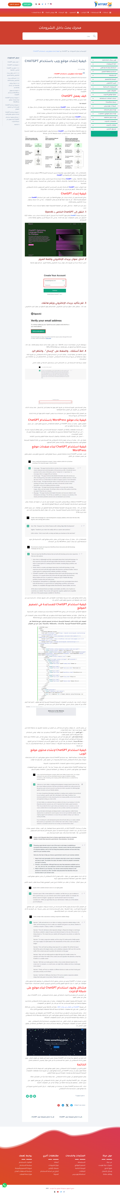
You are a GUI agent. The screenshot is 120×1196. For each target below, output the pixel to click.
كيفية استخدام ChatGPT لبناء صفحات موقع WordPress (12, 100)
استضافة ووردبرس (78, 1174)
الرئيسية (83, 51)
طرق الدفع (108, 1168)
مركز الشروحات (74, 51)
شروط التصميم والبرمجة (23, 1168)
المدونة (56, 1174)
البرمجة (61, 12)
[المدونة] (36, 4)
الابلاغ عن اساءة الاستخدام (49, 1171)
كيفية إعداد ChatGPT (12, 65)
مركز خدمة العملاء (26, 1174)
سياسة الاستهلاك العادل (23, 1171)
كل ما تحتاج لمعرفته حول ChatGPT (70, 1117)
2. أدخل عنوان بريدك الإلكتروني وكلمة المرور (13, 74)
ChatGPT (78, 117)
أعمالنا (56, 1162)
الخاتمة (16, 124)
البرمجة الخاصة (80, 1168)
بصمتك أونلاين (53, 1168)
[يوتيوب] (39, 4)
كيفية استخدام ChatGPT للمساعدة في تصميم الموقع (12, 107)
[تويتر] (42, 4)
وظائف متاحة (107, 1174)
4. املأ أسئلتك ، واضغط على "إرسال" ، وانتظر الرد (13, 85)
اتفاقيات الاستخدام (25, 1162)
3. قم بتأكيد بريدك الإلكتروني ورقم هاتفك (13, 79)
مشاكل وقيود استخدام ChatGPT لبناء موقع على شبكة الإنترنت (12, 119)
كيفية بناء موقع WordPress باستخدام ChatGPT (13, 93)
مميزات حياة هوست (105, 1165)
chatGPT (65, 51)
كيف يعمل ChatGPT (13, 62)
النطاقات (82, 1171)
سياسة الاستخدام (26, 1165)
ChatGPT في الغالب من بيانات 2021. (68, 1007)
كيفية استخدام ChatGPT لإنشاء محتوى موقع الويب (12, 113)
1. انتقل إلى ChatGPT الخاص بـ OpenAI (13, 69)
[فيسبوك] (45, 4)
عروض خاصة (50, 12)
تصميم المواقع (80, 1165)
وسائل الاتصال (107, 1171)
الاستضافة (81, 1162)
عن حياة (109, 1162)
